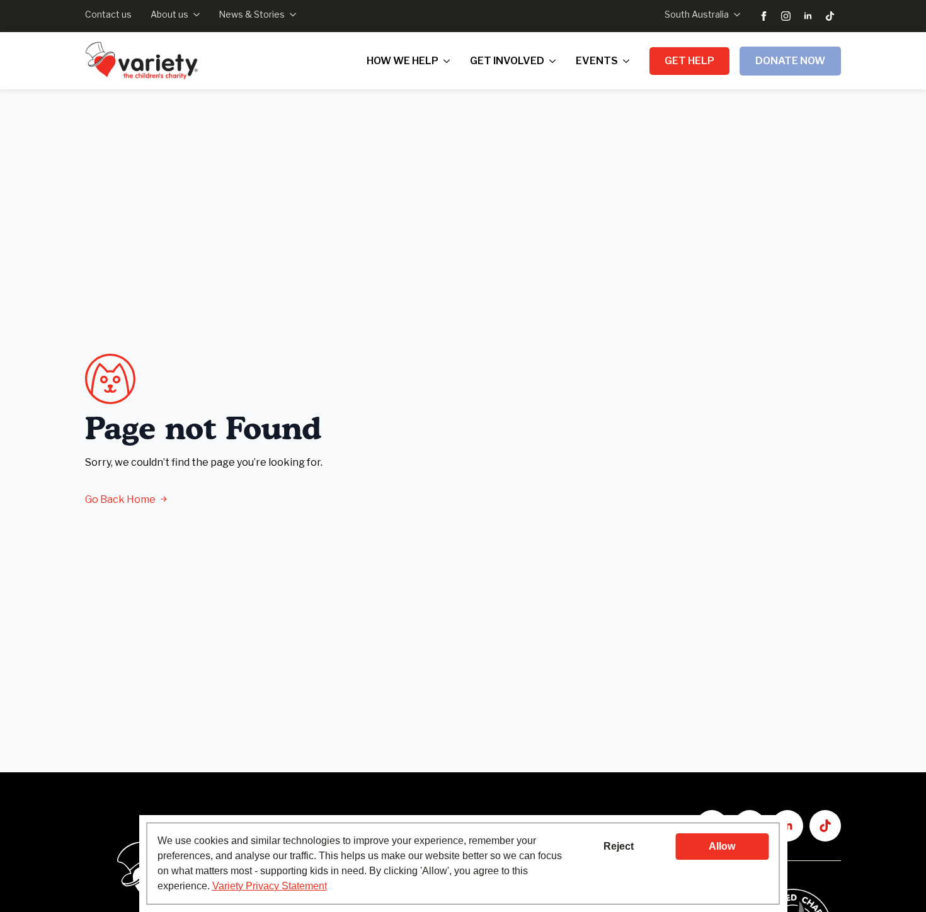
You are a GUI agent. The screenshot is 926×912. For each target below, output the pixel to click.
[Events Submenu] (628, 61)
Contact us (108, 14)
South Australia (697, 14)
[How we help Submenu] (449, 61)
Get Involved (507, 61)
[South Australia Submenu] (734, 14)
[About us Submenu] (194, 14)
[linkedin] (808, 16)
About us (169, 14)
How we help (402, 61)
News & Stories (252, 14)
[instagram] (786, 16)
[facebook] (764, 16)
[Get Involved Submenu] (555, 61)
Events (597, 61)
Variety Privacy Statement (269, 886)
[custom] (830, 16)
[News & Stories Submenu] (290, 14)
